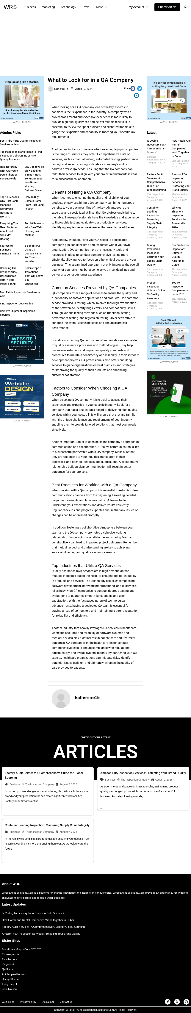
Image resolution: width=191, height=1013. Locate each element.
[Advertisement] (95, 42)
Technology (68, 7)
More (99, 7)
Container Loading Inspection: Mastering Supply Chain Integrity (47, 825)
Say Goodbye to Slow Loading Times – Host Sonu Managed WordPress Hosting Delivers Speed (34, 178)
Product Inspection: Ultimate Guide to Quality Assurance (156, 290)
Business (30, 7)
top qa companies (126, 149)
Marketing (48, 7)
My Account (136, 7)
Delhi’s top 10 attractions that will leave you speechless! (34, 276)
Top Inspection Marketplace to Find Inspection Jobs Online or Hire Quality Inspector (21, 155)
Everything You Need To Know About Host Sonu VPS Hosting (9, 231)
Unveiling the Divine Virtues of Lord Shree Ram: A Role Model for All (8, 276)
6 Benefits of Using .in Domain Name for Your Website (33, 253)
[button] (167, 7)
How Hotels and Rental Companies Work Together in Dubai (181, 148)
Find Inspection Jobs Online (16, 303)
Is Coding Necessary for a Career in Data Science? (33, 913)
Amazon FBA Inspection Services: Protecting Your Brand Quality (181, 182)
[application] (105, 7)
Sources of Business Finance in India (9, 249)
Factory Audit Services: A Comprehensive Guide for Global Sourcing (156, 182)
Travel (86, 7)
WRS (10, 7)
